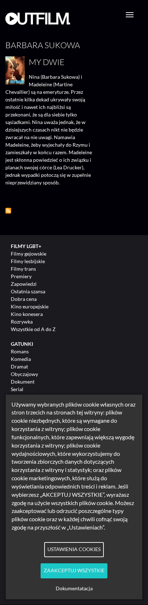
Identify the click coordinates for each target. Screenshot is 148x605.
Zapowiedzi (24, 284)
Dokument (22, 382)
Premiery (21, 276)
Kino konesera (27, 314)
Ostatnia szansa (28, 291)
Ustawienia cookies (74, 549)
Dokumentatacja (74, 588)
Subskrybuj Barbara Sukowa (8, 211)
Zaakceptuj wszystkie (74, 570)
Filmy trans (23, 269)
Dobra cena (24, 299)
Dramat (19, 366)
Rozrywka (22, 321)
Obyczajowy (24, 374)
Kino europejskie (29, 306)
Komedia (21, 359)
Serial (17, 389)
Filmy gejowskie (28, 254)
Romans (20, 351)
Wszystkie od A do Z (33, 329)
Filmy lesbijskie (28, 261)
